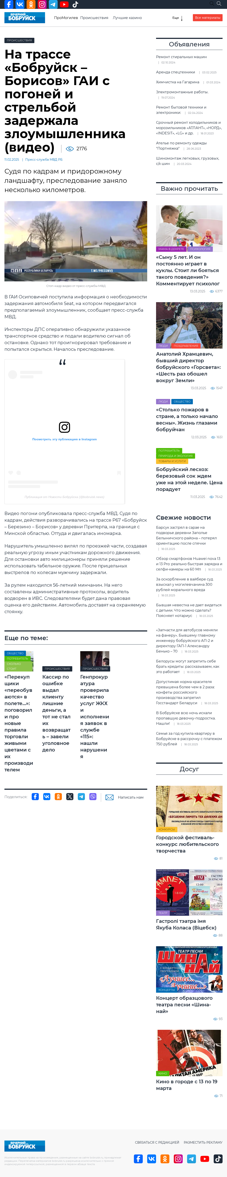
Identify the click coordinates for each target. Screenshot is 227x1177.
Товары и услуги (172, 461)
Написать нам (131, 797)
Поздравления (186, 345)
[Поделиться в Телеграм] (81, 796)
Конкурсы (167, 829)
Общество (15, 653)
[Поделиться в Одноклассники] (58, 796)
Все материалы (207, 18)
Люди (163, 345)
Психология (200, 249)
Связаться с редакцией (157, 1143)
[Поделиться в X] (69, 796)
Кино (163, 1073)
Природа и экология (176, 456)
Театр (163, 913)
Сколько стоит (14, 666)
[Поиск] (219, 3)
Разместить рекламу (203, 1143)
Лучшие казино (127, 18)
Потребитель (17, 658)
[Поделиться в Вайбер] (92, 796)
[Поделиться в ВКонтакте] (46, 796)
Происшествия (94, 18)
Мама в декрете (171, 249)
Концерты (167, 990)
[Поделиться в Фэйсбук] (35, 796)
